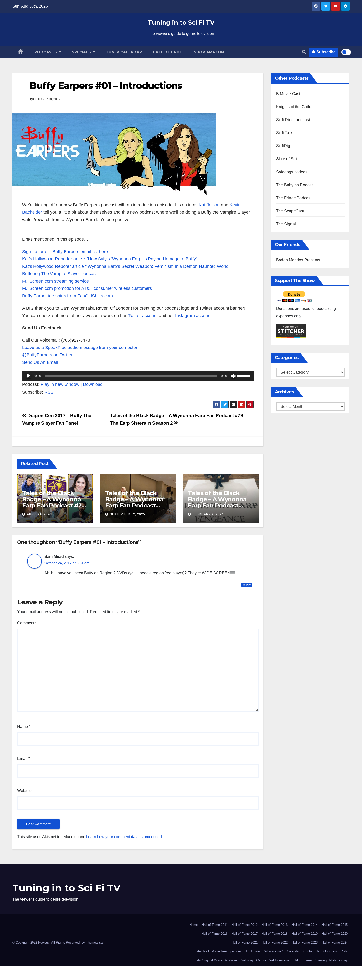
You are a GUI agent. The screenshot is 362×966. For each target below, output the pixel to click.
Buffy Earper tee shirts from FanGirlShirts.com (67, 295)
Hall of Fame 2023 (305, 942)
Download (93, 384)
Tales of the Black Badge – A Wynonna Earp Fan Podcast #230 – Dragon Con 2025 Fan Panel (134, 505)
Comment (27, 623)
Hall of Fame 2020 (335, 933)
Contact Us (311, 951)
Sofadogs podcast (292, 172)
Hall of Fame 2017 (244, 933)
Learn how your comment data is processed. (124, 837)
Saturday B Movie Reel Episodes (218, 951)
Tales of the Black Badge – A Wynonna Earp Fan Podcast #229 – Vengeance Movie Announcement (220, 505)
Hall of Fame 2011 (215, 925)
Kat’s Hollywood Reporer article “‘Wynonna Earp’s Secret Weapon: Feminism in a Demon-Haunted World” (126, 266)
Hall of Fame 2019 (305, 933)
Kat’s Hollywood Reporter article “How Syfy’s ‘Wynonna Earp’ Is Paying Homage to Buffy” (109, 258)
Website (24, 790)
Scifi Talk (284, 133)
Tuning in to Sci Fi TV (181, 22)
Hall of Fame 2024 (335, 942)
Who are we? (273, 951)
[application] (138, 376)
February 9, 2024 (208, 514)
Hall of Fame (167, 52)
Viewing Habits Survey (331, 960)
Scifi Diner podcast (293, 120)
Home (193, 925)
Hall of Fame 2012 (244, 925)
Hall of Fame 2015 (335, 925)
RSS (48, 392)
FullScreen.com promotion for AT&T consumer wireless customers (87, 288)
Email (23, 758)
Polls (344, 951)
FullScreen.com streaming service (55, 281)
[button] (304, 52)
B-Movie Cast (288, 94)
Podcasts (46, 52)
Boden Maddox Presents (298, 260)
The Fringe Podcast (294, 198)
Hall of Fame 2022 (275, 942)
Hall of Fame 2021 (244, 942)
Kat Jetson (209, 204)
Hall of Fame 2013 (275, 925)
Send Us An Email (40, 362)
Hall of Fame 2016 (214, 933)
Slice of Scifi (287, 159)
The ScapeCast (290, 211)
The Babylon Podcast (295, 185)
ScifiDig (283, 146)
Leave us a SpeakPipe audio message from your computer (79, 347)
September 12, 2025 (127, 514)
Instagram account (193, 315)
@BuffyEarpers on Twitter (47, 354)
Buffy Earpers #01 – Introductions (106, 85)
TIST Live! (253, 951)
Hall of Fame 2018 (275, 933)
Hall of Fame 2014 (305, 925)
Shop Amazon (208, 52)
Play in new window (60, 384)
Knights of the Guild (293, 107)
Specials (82, 52)
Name (23, 726)
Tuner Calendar (124, 52)
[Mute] (233, 375)
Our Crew (330, 951)
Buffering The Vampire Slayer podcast (59, 273)
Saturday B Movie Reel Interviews (265, 960)
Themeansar (95, 942)
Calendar (293, 951)
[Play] (28, 375)
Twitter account (143, 315)
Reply (247, 585)
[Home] (20, 52)
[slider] (244, 375)
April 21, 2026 (39, 514)
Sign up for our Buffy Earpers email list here (65, 251)
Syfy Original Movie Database (215, 960)
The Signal (286, 224)
